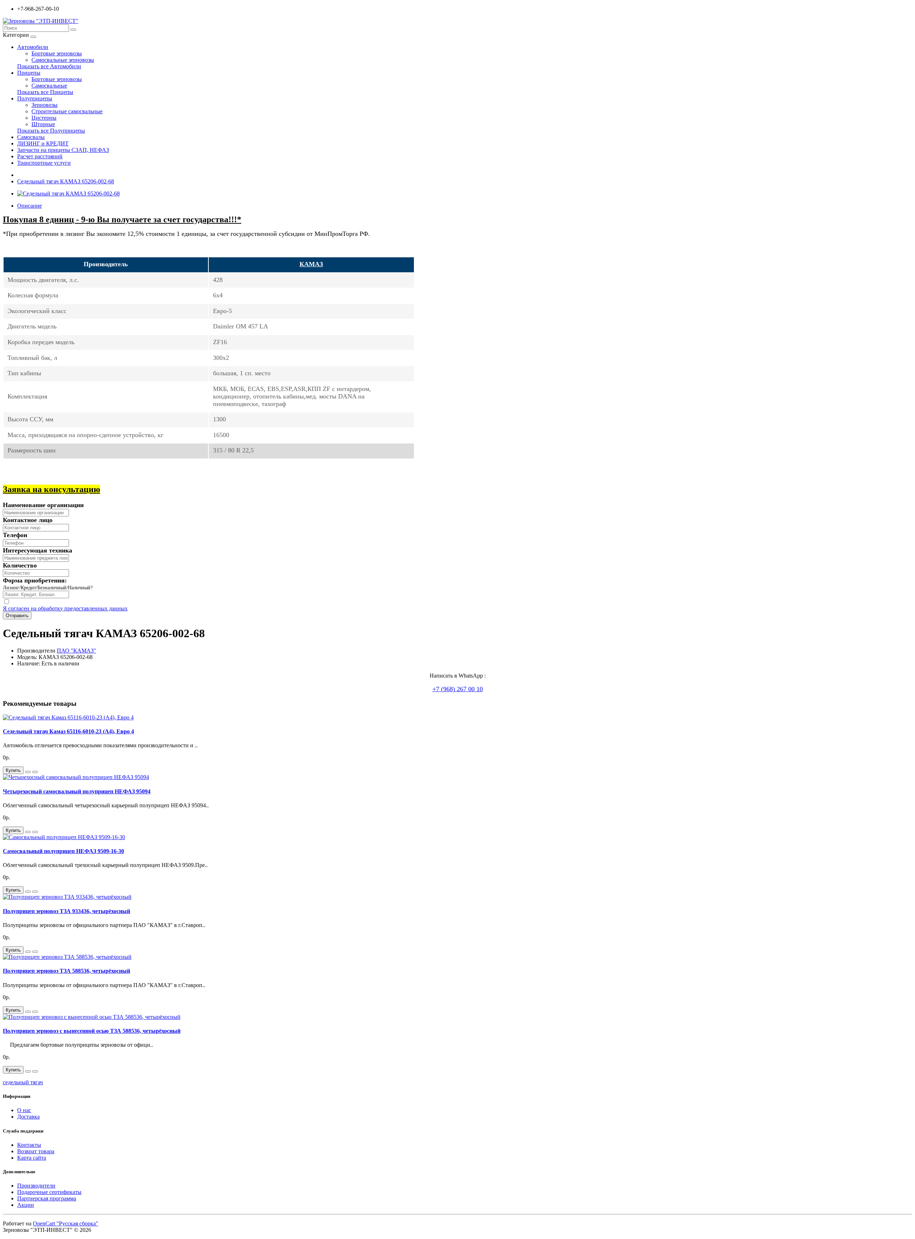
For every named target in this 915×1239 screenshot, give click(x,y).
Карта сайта (31, 1158)
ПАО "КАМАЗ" (76, 651)
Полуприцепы (34, 98)
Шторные (43, 124)
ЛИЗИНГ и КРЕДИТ (43, 143)
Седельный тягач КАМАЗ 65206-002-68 (65, 181)
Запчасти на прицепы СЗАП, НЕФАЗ (63, 150)
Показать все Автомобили (49, 66)
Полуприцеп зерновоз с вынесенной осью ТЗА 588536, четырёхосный (91, 1031)
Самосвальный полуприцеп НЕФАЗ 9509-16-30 (63, 851)
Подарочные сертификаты (49, 1192)
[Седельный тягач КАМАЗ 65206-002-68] (68, 193)
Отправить (17, 615)
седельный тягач (23, 1082)
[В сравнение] (35, 772)
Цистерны (43, 118)
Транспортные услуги (44, 163)
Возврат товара (35, 1151)
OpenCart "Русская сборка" (65, 1223)
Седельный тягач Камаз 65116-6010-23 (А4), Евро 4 (68, 731)
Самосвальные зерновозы (62, 60)
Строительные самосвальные (67, 111)
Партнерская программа (46, 1198)
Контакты (29, 1145)
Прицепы (28, 73)
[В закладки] (28, 772)
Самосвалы (31, 137)
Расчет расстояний (40, 156)
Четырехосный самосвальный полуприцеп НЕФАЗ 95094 (76, 791)
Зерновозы (44, 105)
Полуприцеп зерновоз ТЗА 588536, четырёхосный (66, 971)
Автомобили (32, 47)
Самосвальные (49, 86)
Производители (36, 1186)
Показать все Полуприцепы (51, 131)
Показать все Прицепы (45, 92)
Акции (25, 1205)
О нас (24, 1110)
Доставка (28, 1117)
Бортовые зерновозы (56, 53)
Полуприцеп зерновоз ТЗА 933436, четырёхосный (66, 911)
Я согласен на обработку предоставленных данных (65, 608)
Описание (29, 206)
